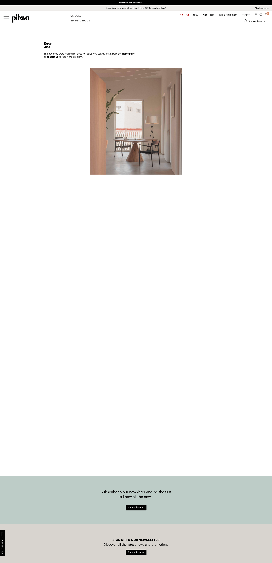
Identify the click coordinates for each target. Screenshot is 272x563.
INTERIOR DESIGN (228, 15)
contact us (52, 57)
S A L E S (184, 15)
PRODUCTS (208, 15)
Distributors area (262, 8)
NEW (195, 15)
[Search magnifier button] (245, 20)
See (148, 3)
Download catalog (256, 21)
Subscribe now (136, 507)
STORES (246, 15)
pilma (20, 17)
